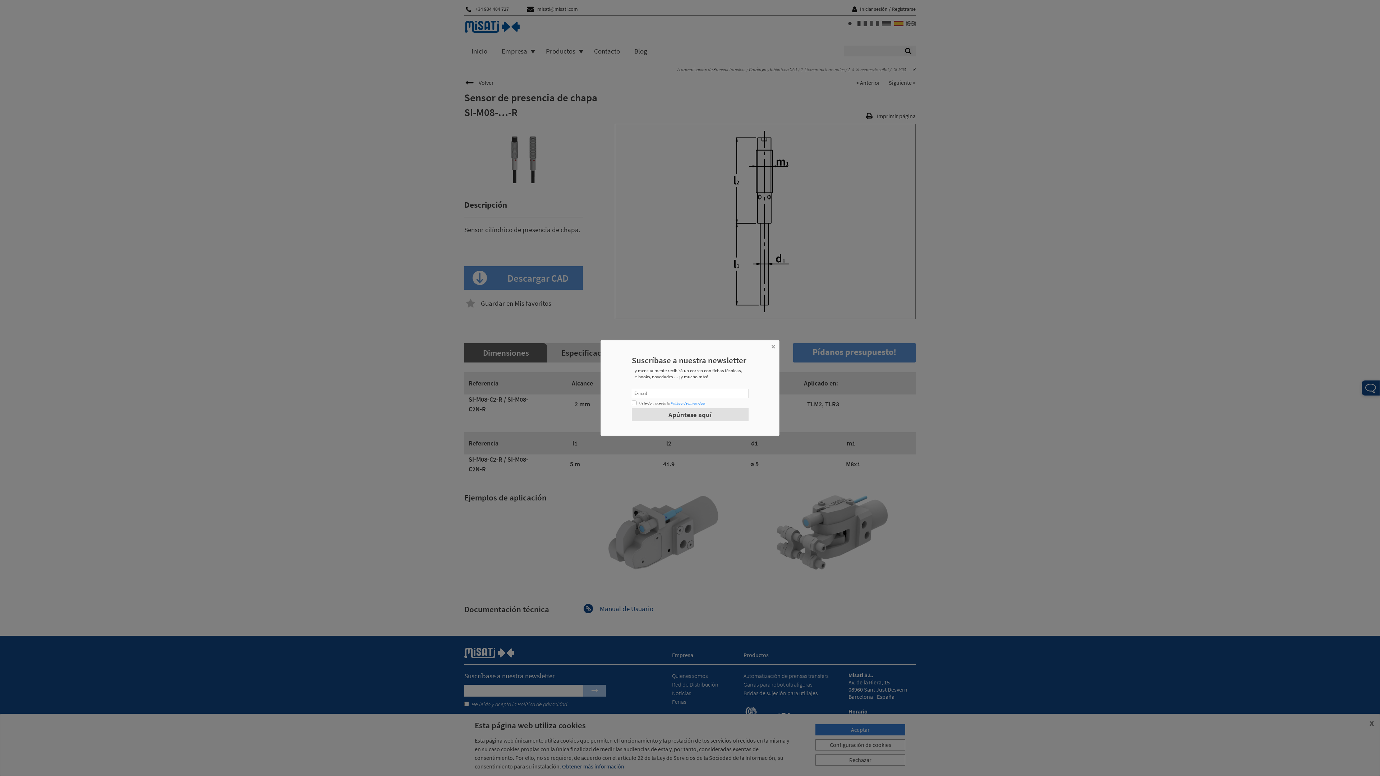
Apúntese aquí (690, 414)
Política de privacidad (688, 403)
